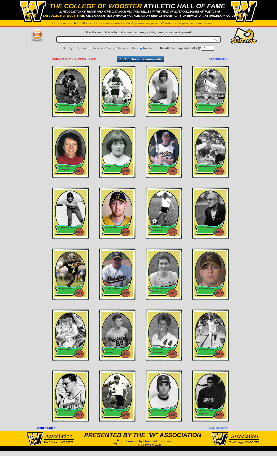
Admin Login (46, 427)
